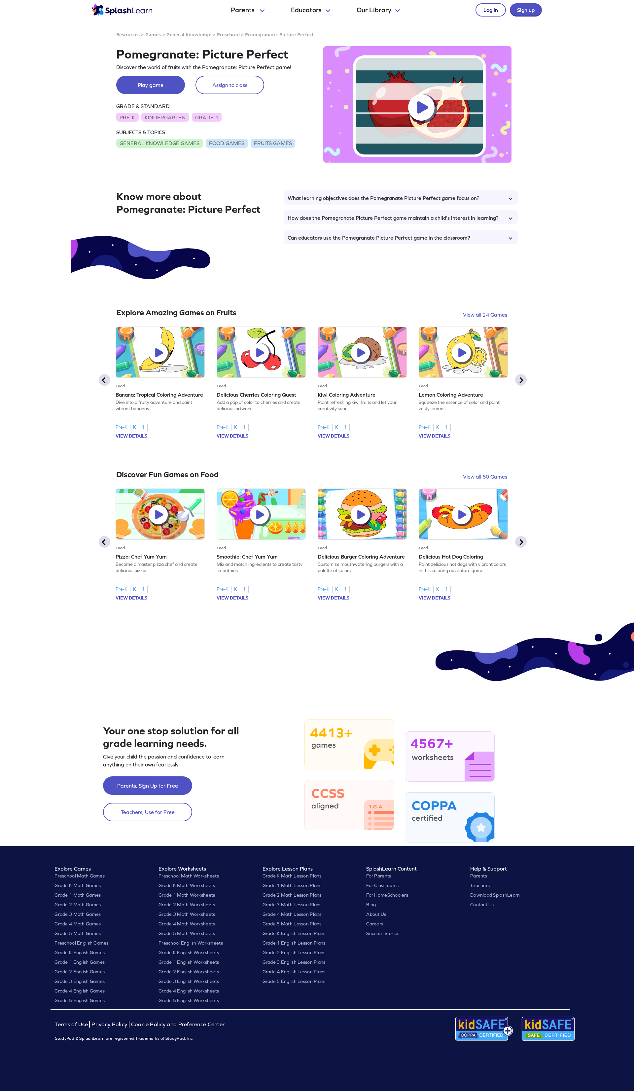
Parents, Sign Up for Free (147, 786)
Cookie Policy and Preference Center (178, 1024)
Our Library (374, 10)
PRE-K (127, 117)
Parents (243, 10)
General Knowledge (188, 34)
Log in (490, 10)
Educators (306, 10)
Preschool (228, 34)
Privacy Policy (109, 1024)
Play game (150, 85)
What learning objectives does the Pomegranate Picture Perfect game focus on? (383, 198)
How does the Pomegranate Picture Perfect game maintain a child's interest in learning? (393, 218)
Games (153, 34)
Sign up (526, 10)
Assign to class (229, 85)
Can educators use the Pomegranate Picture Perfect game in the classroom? (379, 238)
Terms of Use (72, 1024)
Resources (128, 34)
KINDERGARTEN (165, 117)
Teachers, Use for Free (148, 812)
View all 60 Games (485, 477)
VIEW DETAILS (131, 436)
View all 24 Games (485, 315)
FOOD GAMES (226, 143)
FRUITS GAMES (273, 143)
